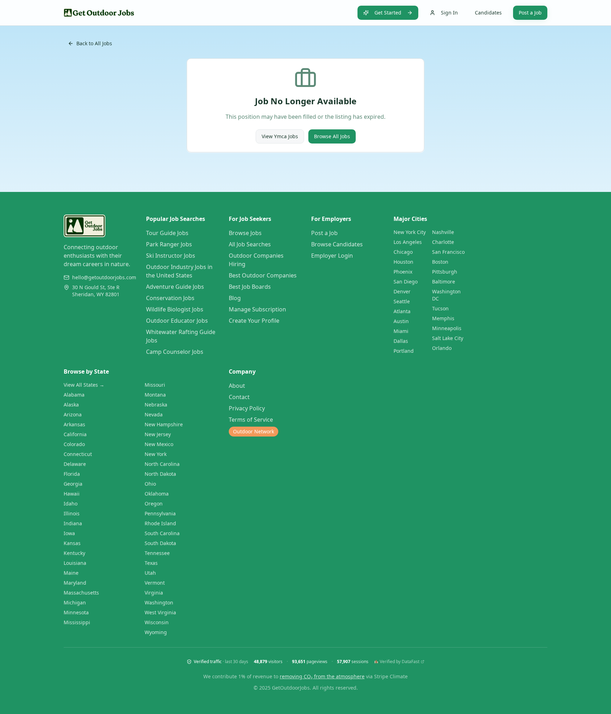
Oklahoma (157, 493)
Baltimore (443, 281)
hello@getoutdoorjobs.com (104, 277)
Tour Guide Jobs (167, 233)
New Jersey (158, 434)
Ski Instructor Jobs (170, 255)
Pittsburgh (444, 271)
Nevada (154, 414)
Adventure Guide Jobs (175, 287)
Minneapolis (446, 328)
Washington (159, 602)
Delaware (75, 464)
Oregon (154, 503)
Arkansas (74, 424)
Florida (72, 473)
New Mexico (159, 444)
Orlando (442, 348)
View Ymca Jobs (280, 136)
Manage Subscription (257, 309)
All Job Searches (250, 244)
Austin (401, 321)
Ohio (150, 483)
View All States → (84, 384)
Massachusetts (81, 592)
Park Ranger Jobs (169, 244)
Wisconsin (157, 622)
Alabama (74, 394)
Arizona (73, 414)
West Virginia (160, 612)
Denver (402, 291)
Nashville (443, 232)
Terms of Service (251, 419)
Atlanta (402, 311)
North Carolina (162, 464)
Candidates (488, 12)
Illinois (72, 513)
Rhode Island (160, 523)
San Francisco (448, 251)
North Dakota (160, 473)
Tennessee (157, 553)
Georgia (73, 483)
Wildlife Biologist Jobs (174, 309)
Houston (403, 261)
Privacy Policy (247, 408)
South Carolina (162, 533)
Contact (239, 397)
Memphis (443, 318)
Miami (401, 331)
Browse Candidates (337, 244)
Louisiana (75, 563)
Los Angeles (408, 242)
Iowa (69, 533)
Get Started (387, 12)
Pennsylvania (160, 513)
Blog (235, 298)
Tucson (440, 308)
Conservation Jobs (170, 298)
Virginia (154, 592)
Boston (440, 261)
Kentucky (74, 553)
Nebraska (156, 404)
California (75, 434)
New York (156, 454)
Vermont (155, 582)
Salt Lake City (447, 338)
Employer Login (332, 255)
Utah (150, 572)
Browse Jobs (245, 233)
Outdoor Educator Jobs (177, 320)
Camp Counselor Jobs (174, 352)
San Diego (406, 281)
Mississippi (77, 622)
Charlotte (443, 242)
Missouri (155, 384)
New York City (410, 232)
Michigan (75, 602)
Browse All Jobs (332, 136)
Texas (151, 563)
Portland (404, 350)
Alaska (71, 404)
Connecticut (78, 454)
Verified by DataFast (399, 662)
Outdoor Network (253, 431)
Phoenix (403, 271)
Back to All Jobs (94, 43)
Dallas (401, 341)
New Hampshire (164, 424)
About (237, 386)
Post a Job (530, 12)
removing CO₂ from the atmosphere (322, 676)
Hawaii (72, 493)
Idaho (70, 503)
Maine (71, 572)
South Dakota (160, 543)
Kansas (72, 543)
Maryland (75, 582)
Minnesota (76, 612)
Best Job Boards (250, 287)
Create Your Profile (254, 320)
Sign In (449, 12)
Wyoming (156, 632)
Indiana (73, 523)
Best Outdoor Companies (263, 275)
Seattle (402, 301)
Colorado (74, 444)
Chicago (403, 251)
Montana (155, 394)
